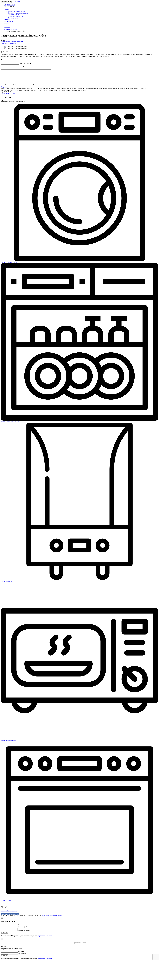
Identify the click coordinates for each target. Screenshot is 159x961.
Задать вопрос (8, 21)
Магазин (7, 19)
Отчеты (6, 23)
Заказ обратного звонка (8, 93)
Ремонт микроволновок (15, 16)
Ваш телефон (22, 927)
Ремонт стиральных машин (16, 11)
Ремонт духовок (13, 18)
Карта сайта (45, 915)
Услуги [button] (6, 9)
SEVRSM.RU (16, 1)
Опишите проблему (23, 930)
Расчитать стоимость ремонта (10, 914)
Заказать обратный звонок (9, 911)
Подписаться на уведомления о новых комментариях (19, 84)
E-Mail (22, 67)
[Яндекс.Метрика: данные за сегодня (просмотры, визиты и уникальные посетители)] (56, 916)
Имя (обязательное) (26, 63)
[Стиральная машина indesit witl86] (15, 46)
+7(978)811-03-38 (9, 5)
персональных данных (45, 936)
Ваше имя (21, 925)
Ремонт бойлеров (13, 14)
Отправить (4, 87)
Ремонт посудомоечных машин (18, 13)
